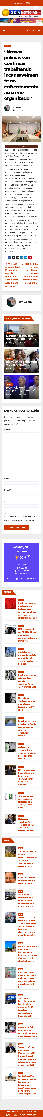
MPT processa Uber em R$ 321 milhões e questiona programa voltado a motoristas (27, 635)
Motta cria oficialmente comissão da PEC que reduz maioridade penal (26, 825)
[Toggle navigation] (38, 30)
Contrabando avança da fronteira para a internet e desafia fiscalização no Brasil (27, 658)
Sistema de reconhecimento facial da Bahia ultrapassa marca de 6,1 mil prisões (26, 900)
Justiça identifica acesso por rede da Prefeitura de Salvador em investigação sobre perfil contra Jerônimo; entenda (27, 1085)
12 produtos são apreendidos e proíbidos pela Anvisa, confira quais (25, 802)
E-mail (7, 490)
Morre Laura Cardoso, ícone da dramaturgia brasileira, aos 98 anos (26, 704)
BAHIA (21, 848)
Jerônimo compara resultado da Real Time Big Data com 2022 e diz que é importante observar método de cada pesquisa (27, 926)
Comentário (9, 430)
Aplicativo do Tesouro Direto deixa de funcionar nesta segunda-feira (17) (27, 753)
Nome (7, 479)
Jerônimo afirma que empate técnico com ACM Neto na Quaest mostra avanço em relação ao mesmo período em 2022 (27, 1056)
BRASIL (21, 600)
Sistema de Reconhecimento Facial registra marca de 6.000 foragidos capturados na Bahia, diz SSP (26, 1007)
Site (6, 502)
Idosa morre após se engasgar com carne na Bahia (26, 880)
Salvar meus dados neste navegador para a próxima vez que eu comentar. (19, 518)
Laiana (18, 107)
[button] (28, 30)
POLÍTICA (8, 46)
